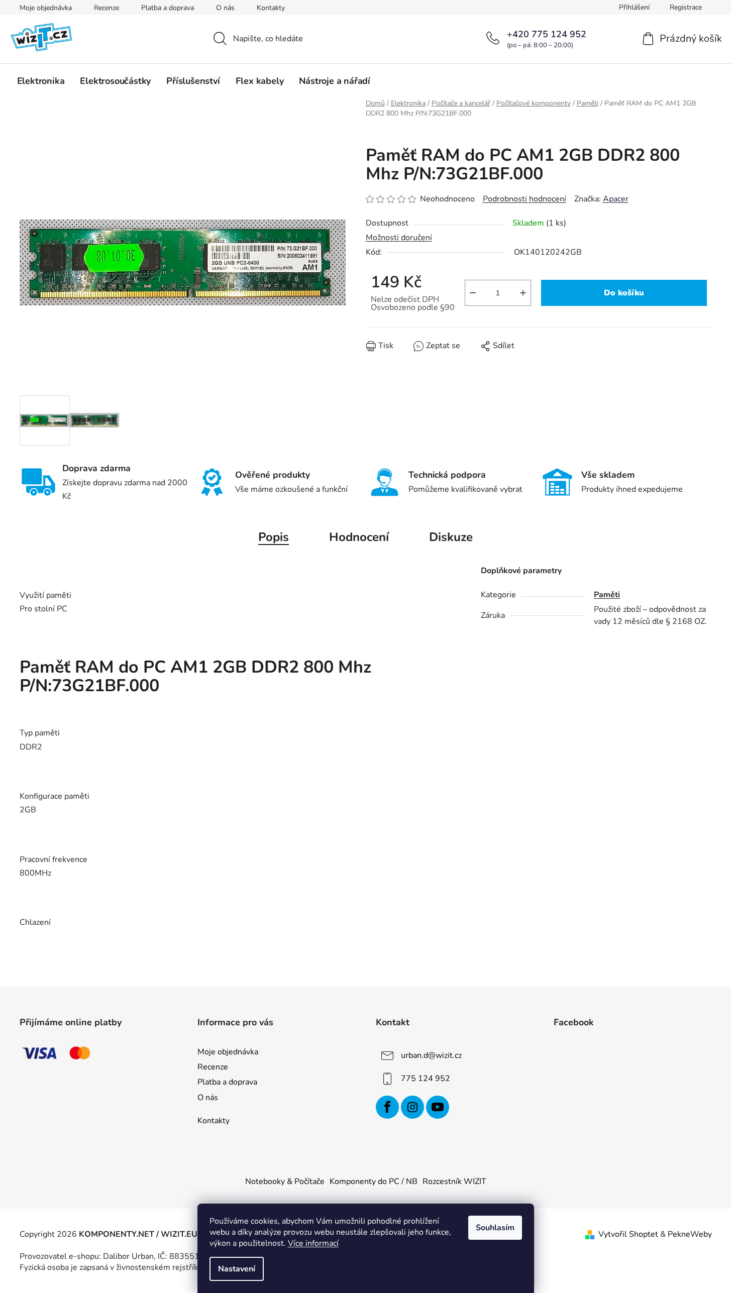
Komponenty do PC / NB (373, 1181)
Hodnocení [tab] (359, 537)
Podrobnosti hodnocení (524, 198)
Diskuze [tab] (451, 537)
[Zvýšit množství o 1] (523, 292)
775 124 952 (425, 1078)
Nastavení (236, 1268)
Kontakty (271, 8)
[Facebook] (387, 1107)
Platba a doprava (167, 8)
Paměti (607, 594)
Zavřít (423, 353)
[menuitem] (41, 81)
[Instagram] (412, 1107)
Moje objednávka (46, 8)
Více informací (313, 1243)
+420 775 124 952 (546, 34)
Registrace (686, 7)
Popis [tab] (273, 537)
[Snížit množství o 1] (472, 292)
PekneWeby (690, 1234)
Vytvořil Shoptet (628, 1234)
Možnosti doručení (399, 237)
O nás (225, 8)
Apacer (616, 198)
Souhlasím (495, 1227)
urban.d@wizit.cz (431, 1055)
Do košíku (624, 292)
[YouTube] (437, 1107)
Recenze (106, 8)
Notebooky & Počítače (285, 1181)
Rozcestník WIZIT (454, 1181)
